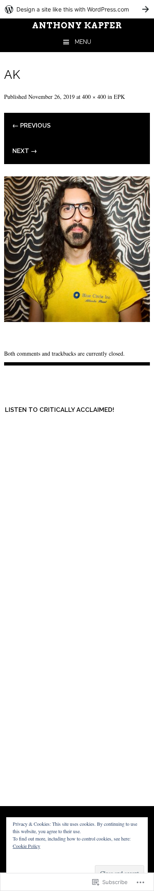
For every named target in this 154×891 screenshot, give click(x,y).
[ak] (77, 318)
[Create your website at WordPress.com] (77, 9)
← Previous (31, 125)
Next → (24, 151)
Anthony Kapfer (77, 25)
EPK (119, 97)
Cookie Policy (26, 846)
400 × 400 (94, 97)
